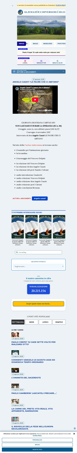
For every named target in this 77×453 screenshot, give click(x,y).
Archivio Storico (38, 261)
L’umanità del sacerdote (26, 378)
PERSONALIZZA (37, 440)
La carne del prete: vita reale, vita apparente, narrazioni (32, 410)
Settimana (18, 322)
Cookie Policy (37, 435)
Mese (31, 322)
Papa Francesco (58, 43)
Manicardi (41, 43)
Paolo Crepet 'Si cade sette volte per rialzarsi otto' (41, 52)
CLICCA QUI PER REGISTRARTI (61, 5)
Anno (45, 322)
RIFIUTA (37, 444)
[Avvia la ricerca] (17, 252)
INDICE (21, 44)
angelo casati (40, 198)
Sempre (59, 322)
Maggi (28, 43)
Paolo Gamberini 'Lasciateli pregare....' (34, 393)
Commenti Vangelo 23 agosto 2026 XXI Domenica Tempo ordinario (33, 361)
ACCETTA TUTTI (37, 449)
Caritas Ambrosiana (33, 145)
